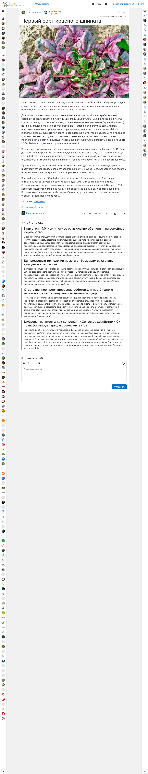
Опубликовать (42, 4)
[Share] (85, 213)
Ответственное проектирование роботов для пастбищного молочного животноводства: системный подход (68, 291)
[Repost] (90, 213)
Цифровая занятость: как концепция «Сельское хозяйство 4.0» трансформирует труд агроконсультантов (72, 323)
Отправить (119, 387)
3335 (100, 213)
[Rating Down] (124, 213)
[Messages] (100, 3)
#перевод (39, 207)
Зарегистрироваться (123, 4)
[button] (100, 3)
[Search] (93, 3)
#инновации (27, 207)
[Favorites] (118, 12)
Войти (141, 4)
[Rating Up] (115, 213)
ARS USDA (39, 201)
